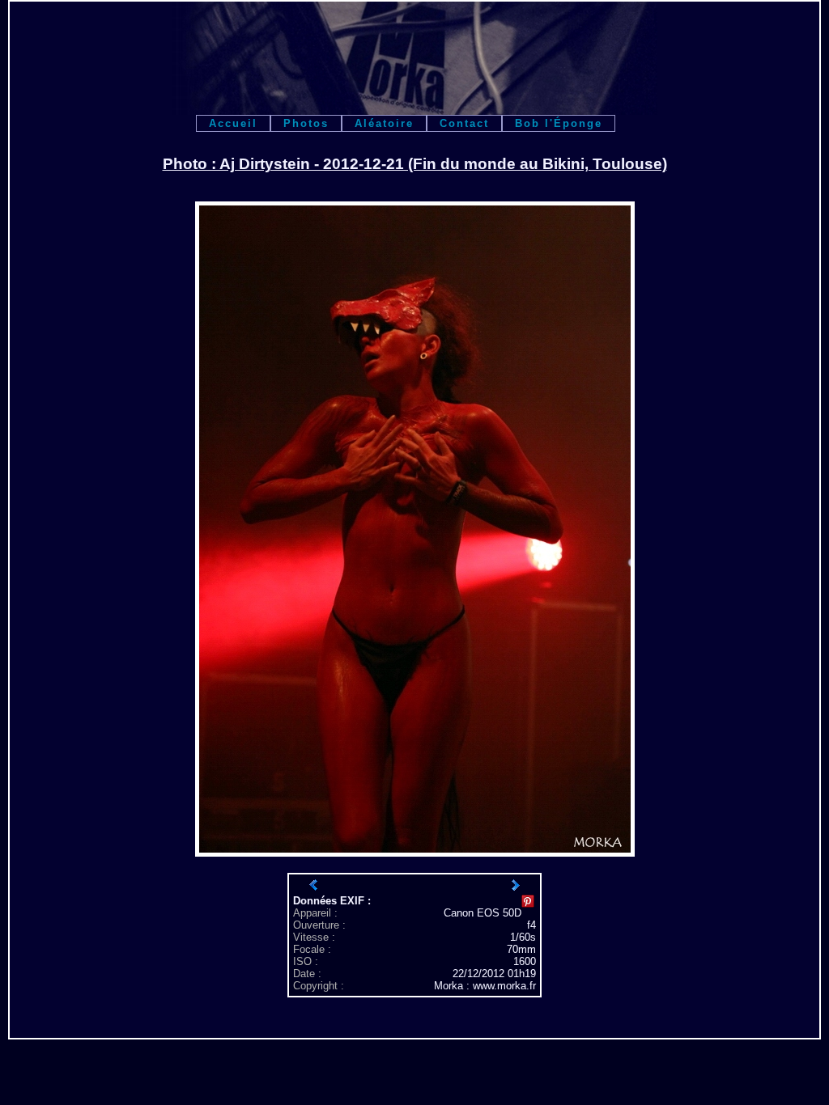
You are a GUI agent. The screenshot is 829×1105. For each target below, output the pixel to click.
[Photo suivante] (515, 884)
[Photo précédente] (313, 884)
